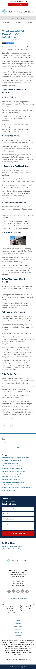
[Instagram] (14, 591)
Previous (6, 426)
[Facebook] (9, 591)
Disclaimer (18, 623)
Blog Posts (18, 635)
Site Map (18, 629)
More (30, 22)
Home (13, 18)
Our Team (18, 22)
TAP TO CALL (18, 4)
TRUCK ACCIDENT (11, 463)
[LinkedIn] (18, 591)
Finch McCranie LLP (24, 659)
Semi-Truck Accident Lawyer (13, 482)
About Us (6, 22)
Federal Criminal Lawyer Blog (12, 546)
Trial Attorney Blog (18, 11)
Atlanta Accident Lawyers (13, 474)
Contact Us (20, 18)
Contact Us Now (18, 533)
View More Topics (9, 490)
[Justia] (22, 591)
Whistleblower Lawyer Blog (12, 549)
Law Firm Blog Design (18, 667)
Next (20, 426)
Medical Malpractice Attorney (14, 471)
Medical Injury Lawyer (11, 479)
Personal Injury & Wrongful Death (16, 457)
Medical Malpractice (11, 466)
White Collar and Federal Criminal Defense (18, 487)
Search (18, 447)
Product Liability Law (11, 476)
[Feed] (27, 591)
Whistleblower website (20, 598)
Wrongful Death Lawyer (12, 468)
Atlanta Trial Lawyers (11, 485)
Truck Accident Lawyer (12, 460)
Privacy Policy (18, 626)
